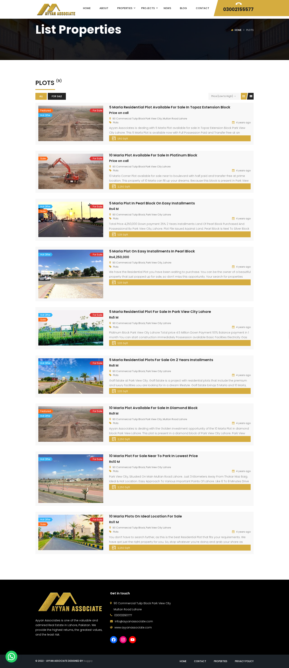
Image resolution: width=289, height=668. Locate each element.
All (41, 96)
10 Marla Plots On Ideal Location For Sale (145, 516)
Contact (200, 661)
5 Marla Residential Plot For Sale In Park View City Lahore (160, 311)
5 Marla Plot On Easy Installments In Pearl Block (152, 251)
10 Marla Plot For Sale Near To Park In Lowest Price (153, 455)
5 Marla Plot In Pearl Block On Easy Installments (152, 203)
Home (238, 30)
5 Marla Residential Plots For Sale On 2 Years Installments (161, 359)
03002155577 (238, 9)
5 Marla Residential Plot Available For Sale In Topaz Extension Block (169, 107)
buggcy (88, 660)
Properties (220, 661)
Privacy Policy (244, 661)
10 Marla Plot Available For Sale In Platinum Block (153, 155)
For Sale (57, 96)
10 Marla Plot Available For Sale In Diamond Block (153, 407)
